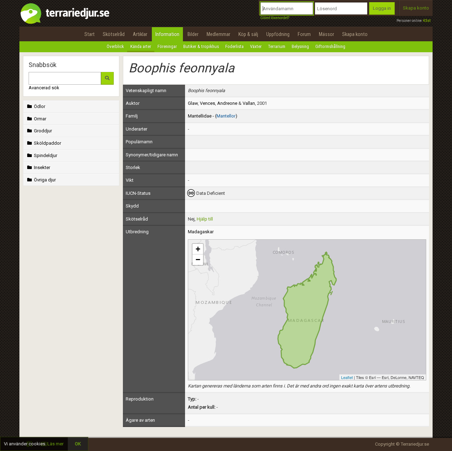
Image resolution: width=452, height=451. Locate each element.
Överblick (115, 46)
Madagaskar (201, 231)
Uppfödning (278, 34)
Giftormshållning (330, 46)
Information (167, 34)
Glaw (193, 103)
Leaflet (347, 377)
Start (89, 34)
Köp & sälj (248, 34)
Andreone (227, 103)
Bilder (193, 34)
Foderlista (234, 46)
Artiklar (140, 34)
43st (426, 21)
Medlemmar (218, 34)
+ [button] (198, 249)
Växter (256, 46)
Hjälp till (205, 219)
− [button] (198, 259)
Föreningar (167, 46)
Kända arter (140, 46)
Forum (304, 34)
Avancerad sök (44, 87)
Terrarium (276, 46)
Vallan (249, 103)
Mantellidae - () (212, 116)
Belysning (300, 46)
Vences (207, 103)
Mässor (326, 34)
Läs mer (55, 443)
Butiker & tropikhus (201, 46)
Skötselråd (114, 34)
